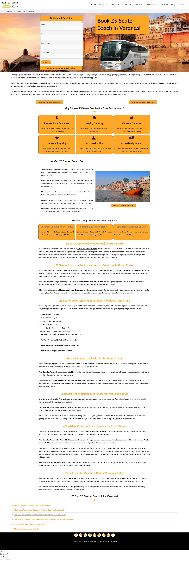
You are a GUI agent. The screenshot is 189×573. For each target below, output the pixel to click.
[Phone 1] (76, 535)
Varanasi (164, 4)
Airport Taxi (127, 4)
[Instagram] (94, 535)
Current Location (47, 43)
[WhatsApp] (85, 535)
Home (93, 4)
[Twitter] (104, 535)
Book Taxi (114, 4)
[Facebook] (90, 535)
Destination (45, 52)
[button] (156, 4)
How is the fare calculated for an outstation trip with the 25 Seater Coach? (40, 515)
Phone (43, 34)
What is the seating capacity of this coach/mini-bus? (32, 505)
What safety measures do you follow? (27, 529)
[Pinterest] (108, 535)
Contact (181, 4)
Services (139, 4)
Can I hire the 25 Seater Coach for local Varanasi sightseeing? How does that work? (43, 519)
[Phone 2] (80, 535)
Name (43, 24)
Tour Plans (150, 4)
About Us (103, 4)
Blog (173, 4)
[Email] (113, 535)
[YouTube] (99, 535)
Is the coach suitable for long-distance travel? (30, 524)
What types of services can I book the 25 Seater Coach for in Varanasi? (39, 510)
